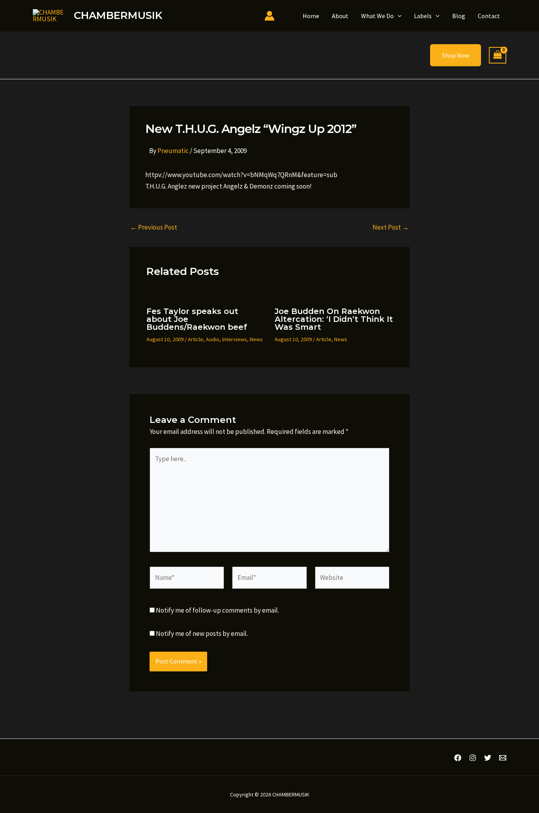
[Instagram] (472, 757)
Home (311, 16)
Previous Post (153, 227)
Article (195, 339)
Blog (458, 16)
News (256, 339)
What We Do (377, 16)
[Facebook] (457, 757)
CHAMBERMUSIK (118, 15)
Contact (489, 16)
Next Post (390, 227)
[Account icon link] (269, 16)
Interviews (234, 339)
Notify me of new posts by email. (202, 633)
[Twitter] (487, 757)
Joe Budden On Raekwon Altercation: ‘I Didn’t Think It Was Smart (334, 319)
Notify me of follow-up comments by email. (217, 610)
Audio (212, 339)
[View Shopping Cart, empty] (497, 55)
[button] (398, 16)
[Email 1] (502, 757)
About (340, 16)
